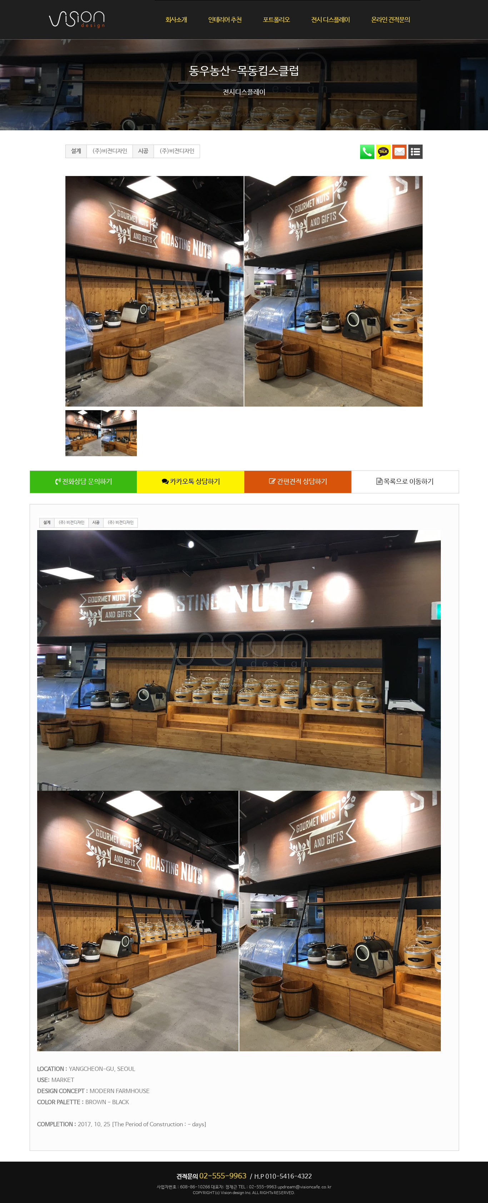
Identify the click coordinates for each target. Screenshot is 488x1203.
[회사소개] (187, 7)
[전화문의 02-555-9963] (367, 152)
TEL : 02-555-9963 (257, 1187)
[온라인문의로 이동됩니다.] (399, 152)
